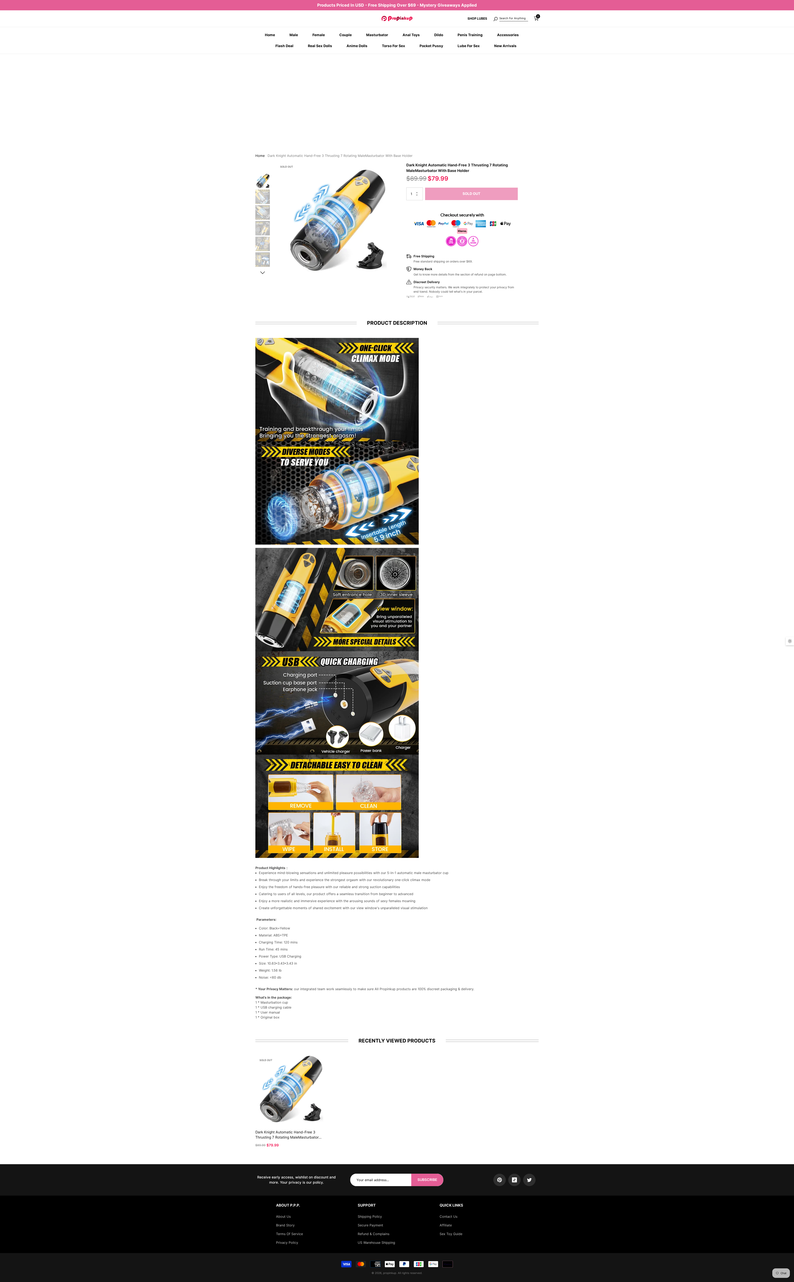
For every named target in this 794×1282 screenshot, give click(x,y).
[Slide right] (262, 272)
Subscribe (427, 1180)
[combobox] (513, 18)
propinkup (389, 1273)
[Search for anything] (510, 18)
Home (260, 156)
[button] (536, 18)
